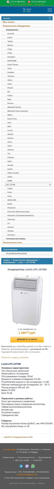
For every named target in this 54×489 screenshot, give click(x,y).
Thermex (10, 76)
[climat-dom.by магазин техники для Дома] (27, 10)
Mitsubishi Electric (14, 107)
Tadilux (10, 41)
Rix (8, 92)
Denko (9, 169)
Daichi (9, 38)
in (4, 480)
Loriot (9, 181)
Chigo (9, 49)
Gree (9, 123)
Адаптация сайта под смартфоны (22, 483)
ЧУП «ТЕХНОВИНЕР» (26, 472)
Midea (9, 115)
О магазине (37, 460)
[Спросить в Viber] (27, 466)
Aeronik (10, 165)
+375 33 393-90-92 (38, 2)
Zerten (9, 177)
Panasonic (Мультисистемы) (18, 212)
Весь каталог (8, 22)
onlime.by (41, 483)
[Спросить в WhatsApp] (33, 466)
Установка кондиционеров (16, 253)
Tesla (9, 69)
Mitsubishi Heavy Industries (17, 111)
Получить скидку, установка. (15, 357)
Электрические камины (15, 239)
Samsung (11, 219)
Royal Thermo (12, 65)
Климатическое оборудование (16, 26)
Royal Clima (12, 119)
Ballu (9, 99)
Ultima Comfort (13, 173)
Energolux (11, 57)
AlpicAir (10, 134)
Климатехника (8, 457)
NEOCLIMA (11, 200)
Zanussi (10, 138)
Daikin (9, 204)
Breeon (10, 45)
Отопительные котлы (12, 243)
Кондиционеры (12, 30)
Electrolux (11, 235)
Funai (9, 192)
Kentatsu (10, 72)
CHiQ (9, 53)
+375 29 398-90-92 (17, 2)
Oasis (9, 161)
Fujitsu (9, 96)
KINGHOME (11, 61)
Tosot (9, 146)
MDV (9, 127)
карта (35, 452)
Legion (10, 188)
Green (9, 142)
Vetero (9, 80)
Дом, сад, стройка (22, 460)
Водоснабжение (44, 457)
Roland (10, 88)
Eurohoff (10, 34)
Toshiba (10, 231)
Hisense (10, 150)
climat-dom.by (19, 478)
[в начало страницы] (50, 483)
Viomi (9, 84)
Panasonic (11, 208)
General (10, 227)
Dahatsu (10, 157)
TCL (9, 154)
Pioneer (10, 103)
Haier (9, 196)
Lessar (10, 130)
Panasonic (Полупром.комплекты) (20, 216)
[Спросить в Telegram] (21, 466)
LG (8, 223)
